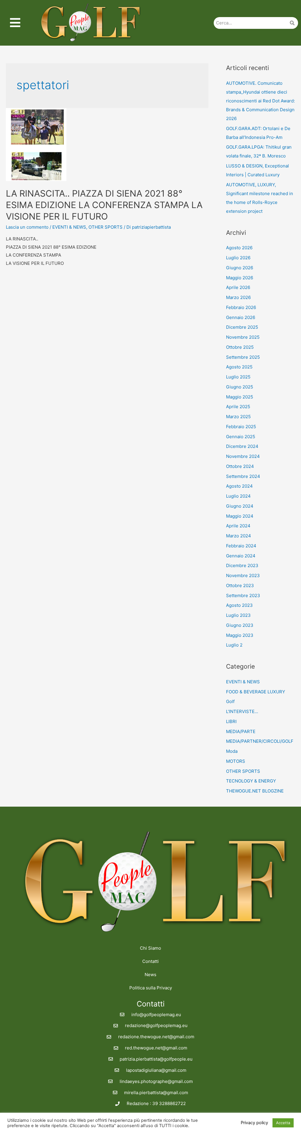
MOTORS (235, 761)
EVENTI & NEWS (69, 227)
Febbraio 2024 (241, 546)
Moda (232, 751)
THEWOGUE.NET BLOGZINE (255, 791)
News (150, 974)
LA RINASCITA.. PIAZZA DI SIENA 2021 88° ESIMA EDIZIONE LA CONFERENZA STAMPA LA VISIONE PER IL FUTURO (104, 205)
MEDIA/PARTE (240, 731)
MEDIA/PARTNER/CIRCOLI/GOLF (259, 741)
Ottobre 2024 (240, 466)
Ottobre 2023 (240, 585)
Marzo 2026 (238, 297)
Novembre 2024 (243, 456)
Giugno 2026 (239, 267)
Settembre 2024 (243, 476)
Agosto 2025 (239, 367)
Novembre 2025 (243, 337)
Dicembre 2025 (242, 327)
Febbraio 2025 (241, 426)
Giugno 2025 (239, 387)
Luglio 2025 (238, 377)
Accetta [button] (283, 1122)
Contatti (150, 961)
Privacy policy (254, 1122)
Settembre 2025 (243, 357)
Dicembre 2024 (242, 446)
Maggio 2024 (239, 516)
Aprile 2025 (238, 406)
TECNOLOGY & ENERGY (251, 781)
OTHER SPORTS (105, 227)
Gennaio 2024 (240, 556)
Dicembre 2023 (242, 565)
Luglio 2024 (238, 496)
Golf (230, 701)
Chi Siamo (150, 948)
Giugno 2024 (239, 506)
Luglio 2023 (238, 615)
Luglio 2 (234, 645)
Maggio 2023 (239, 635)
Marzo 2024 (238, 536)
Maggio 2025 (239, 397)
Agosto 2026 (239, 247)
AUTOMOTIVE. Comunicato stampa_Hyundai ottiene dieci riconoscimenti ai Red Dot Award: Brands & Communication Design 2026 (260, 100)
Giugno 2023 (239, 625)
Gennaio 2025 (240, 436)
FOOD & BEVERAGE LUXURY (255, 692)
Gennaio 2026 (240, 317)
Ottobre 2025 (240, 347)
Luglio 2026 (238, 257)
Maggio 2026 (239, 277)
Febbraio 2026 (241, 307)
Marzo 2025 (238, 416)
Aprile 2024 (238, 526)
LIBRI (231, 721)
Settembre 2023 (243, 595)
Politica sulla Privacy (150, 988)
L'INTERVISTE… (242, 711)
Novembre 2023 (243, 575)
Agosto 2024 (239, 486)
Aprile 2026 (238, 287)
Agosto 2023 (239, 605)
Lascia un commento (27, 227)
